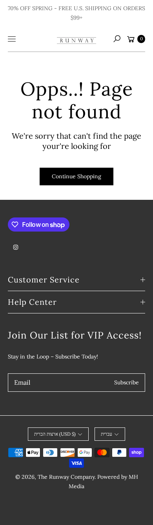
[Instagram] (16, 247)
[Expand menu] (11, 38)
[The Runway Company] (76, 39)
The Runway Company (66, 476)
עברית (106, 434)
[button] (117, 38)
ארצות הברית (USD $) (55, 434)
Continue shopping (76, 176)
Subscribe (126, 382)
